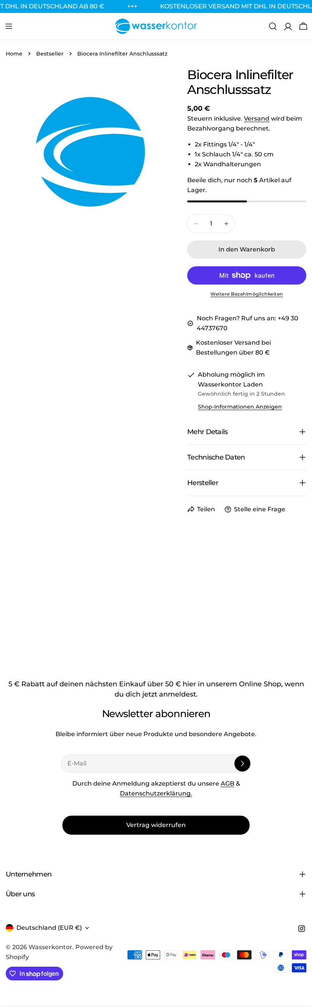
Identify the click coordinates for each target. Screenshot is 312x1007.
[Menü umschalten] (8, 26)
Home (14, 53)
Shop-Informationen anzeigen (240, 406)
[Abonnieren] (242, 764)
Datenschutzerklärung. (156, 793)
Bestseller (50, 53)
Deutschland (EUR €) (49, 927)
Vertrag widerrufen (156, 825)
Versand (256, 118)
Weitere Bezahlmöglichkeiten (246, 294)
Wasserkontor (50, 947)
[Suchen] (272, 26)
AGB (227, 783)
